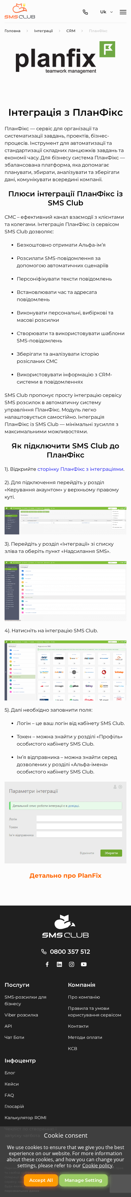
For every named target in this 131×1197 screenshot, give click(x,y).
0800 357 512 (70, 951)
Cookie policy (97, 1165)
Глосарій (14, 1106)
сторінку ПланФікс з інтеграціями (80, 469)
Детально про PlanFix (65, 875)
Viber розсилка (21, 1015)
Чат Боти (14, 1037)
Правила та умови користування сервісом (94, 1012)
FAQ (9, 1095)
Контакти (78, 1026)
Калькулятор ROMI (25, 1117)
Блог (10, 1073)
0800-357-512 (87, 12)
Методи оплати (85, 1037)
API (8, 1026)
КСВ (72, 1048)
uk (103, 12)
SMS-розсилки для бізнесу (25, 1000)
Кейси (12, 1084)
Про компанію (84, 997)
